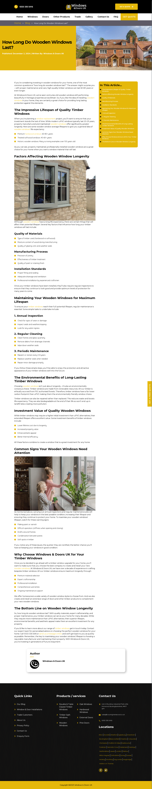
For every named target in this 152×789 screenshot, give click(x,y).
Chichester (103, 743)
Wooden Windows (63, 724)
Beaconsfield (114, 739)
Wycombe (118, 759)
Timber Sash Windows (64, 716)
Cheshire (124, 739)
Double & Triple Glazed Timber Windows (66, 707)
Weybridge (127, 759)
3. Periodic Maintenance (110, 120)
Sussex (128, 755)
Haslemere (124, 747)
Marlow (125, 751)
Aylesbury (122, 735)
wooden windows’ (22, 129)
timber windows (35, 307)
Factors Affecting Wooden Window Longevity (117, 94)
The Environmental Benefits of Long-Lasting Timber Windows (117, 124)
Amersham (131, 735)
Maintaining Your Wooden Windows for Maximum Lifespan (119, 109)
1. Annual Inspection (108, 113)
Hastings (132, 747)
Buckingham (103, 739)
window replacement (45, 119)
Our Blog (21, 704)
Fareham (102, 747)
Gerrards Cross (112, 747)
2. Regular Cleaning (109, 117)
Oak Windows (86, 704)
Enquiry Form (23, 736)
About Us (21, 720)
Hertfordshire (104, 751)
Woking (102, 759)
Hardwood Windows (84, 710)
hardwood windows (33, 134)
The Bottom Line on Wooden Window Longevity (119, 142)
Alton (101, 735)
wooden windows (58, 124)
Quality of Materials (108, 98)
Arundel (106, 735)
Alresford (114, 735)
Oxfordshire (115, 755)
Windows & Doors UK (53, 54)
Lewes (112, 751)
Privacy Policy (23, 725)
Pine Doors (84, 723)
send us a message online (50, 634)
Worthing (109, 759)
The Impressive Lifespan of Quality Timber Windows (116, 90)
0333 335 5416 (107, 720)
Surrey (123, 755)
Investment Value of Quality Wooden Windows (118, 128)
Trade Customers (24, 715)
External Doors (86, 717)
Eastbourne (126, 743)
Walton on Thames (106, 764)
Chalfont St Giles (114, 743)
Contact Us (22, 731)
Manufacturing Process (110, 101)
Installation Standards (109, 105)
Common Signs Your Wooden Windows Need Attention (117, 133)
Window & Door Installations (29, 709)
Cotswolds (132, 739)
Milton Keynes (104, 755)
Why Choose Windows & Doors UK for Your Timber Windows (119, 138)
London (119, 751)
